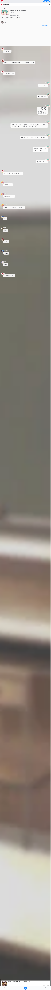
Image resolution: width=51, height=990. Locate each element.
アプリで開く (46, 1)
